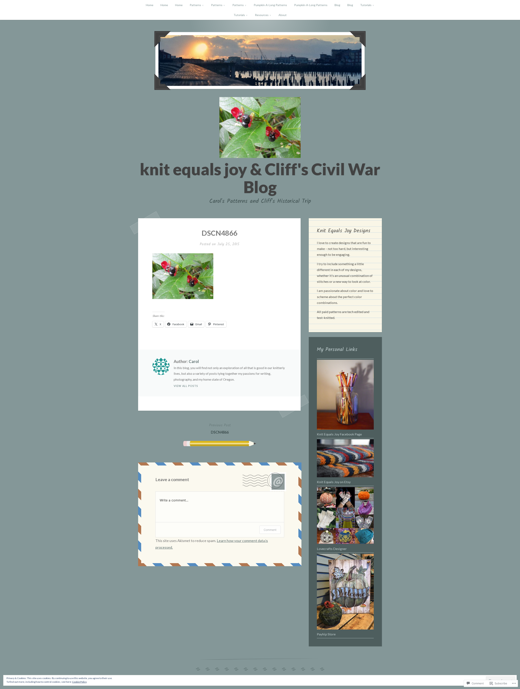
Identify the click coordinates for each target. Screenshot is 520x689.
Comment (270, 529)
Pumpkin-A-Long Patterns (270, 5)
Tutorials (366, 5)
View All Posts (186, 386)
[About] (322, 668)
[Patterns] (226, 668)
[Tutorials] (293, 668)
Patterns (195, 5)
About (282, 15)
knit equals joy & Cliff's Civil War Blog (260, 178)
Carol (194, 361)
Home (149, 5)
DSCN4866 (220, 428)
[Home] (198, 668)
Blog (337, 5)
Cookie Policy (79, 681)
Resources (262, 15)
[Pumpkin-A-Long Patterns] (255, 668)
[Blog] (274, 668)
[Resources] (312, 668)
